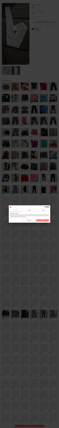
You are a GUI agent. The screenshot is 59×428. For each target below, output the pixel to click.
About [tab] (43, 210)
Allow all (42, 220)
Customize (29, 220)
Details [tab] (29, 210)
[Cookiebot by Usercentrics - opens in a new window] (45, 207)
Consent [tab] (15, 210)
